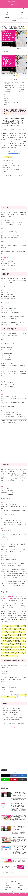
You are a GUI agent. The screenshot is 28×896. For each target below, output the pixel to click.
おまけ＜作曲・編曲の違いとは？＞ (11, 102)
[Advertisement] (14, 192)
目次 (12, 79)
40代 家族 (21, 885)
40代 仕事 (4, 769)
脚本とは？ (6, 96)
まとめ (5, 104)
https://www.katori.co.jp (14, 153)
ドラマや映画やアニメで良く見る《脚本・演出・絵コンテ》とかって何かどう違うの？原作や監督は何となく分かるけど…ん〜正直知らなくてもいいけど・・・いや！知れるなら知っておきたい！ (14, 89)
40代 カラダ (20, 883)
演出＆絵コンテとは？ (8, 98)
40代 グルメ (20, 887)
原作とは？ (6, 94)
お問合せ (14, 891)
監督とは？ (6, 100)
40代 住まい (7, 885)
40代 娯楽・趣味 (7, 887)
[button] (25, 51)
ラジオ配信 (20, 889)
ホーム (7, 883)
